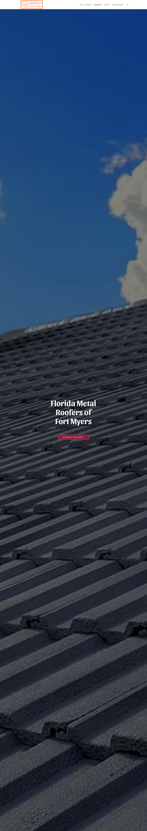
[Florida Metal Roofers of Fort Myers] (32, 4)
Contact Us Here (73, 437)
